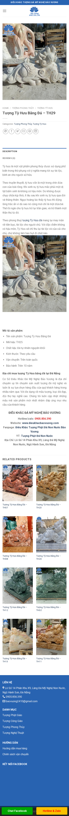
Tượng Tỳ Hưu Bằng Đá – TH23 (48, 506)
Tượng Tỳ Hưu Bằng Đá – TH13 (15, 660)
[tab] (34, 151)
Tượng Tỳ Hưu (45, 108)
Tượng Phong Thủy (23, 108)
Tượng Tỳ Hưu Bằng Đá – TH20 (48, 557)
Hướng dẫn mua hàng (15, 748)
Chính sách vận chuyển (16, 754)
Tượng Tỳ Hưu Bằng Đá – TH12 (15, 608)
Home (6, 108)
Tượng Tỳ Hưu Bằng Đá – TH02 (48, 608)
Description (10, 151)
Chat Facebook (17, 810)
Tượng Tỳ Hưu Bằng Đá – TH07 (15, 506)
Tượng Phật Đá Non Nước (37, 435)
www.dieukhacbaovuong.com (40, 423)
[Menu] (5, 11)
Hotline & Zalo (52, 810)
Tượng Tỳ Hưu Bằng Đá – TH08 (15, 557)
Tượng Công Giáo (13, 721)
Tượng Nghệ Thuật (13, 732)
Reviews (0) (9, 158)
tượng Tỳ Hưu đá (32, 220)
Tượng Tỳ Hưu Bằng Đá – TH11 (48, 660)
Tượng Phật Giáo (12, 715)
